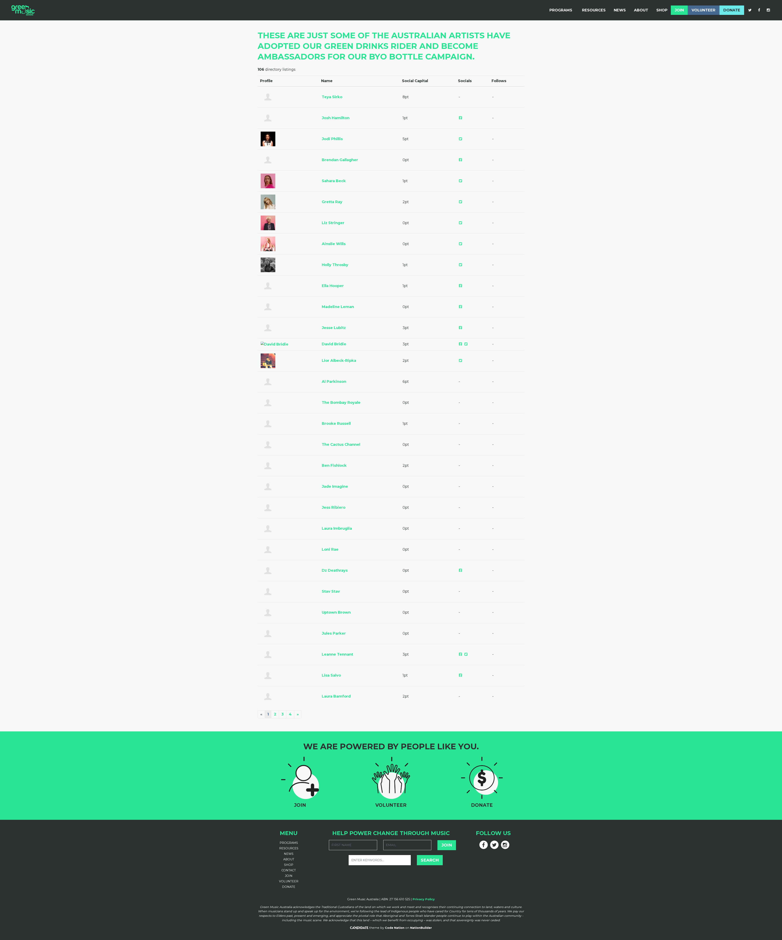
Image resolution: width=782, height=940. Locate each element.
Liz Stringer (333, 223)
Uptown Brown (336, 612)
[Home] (23, 10)
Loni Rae (330, 549)
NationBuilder (421, 928)
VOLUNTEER (288, 881)
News (620, 10)
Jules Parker (334, 633)
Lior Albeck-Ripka (339, 360)
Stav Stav (331, 591)
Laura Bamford (336, 696)
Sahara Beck (334, 181)
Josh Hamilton (335, 118)
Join (679, 10)
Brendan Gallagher (340, 160)
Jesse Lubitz (334, 328)
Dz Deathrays (335, 570)
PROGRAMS (289, 843)
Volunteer (703, 10)
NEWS (288, 854)
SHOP (288, 865)
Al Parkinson (334, 381)
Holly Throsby (335, 265)
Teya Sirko (332, 97)
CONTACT (288, 870)
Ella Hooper (333, 286)
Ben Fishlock (334, 465)
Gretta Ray (332, 202)
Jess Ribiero (333, 507)
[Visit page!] (750, 10)
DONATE (288, 887)
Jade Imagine (335, 486)
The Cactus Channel (341, 444)
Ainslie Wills (334, 244)
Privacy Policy (424, 899)
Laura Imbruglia (337, 528)
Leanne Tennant (337, 654)
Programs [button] (560, 10)
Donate (731, 10)
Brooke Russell (336, 423)
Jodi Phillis (332, 139)
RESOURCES (288, 848)
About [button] (641, 10)
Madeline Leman (338, 307)
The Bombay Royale (341, 402)
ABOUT (288, 859)
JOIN (288, 876)
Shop (662, 10)
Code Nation (394, 928)
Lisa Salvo (331, 675)
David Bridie (334, 344)
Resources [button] (594, 10)
